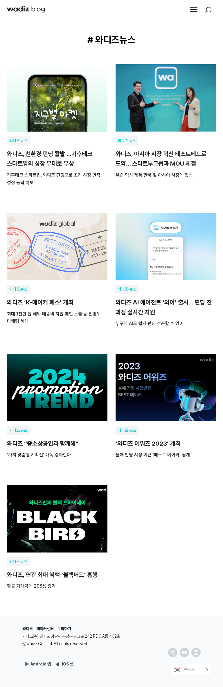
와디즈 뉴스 (18, 140)
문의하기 (64, 628)
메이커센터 (45, 628)
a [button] (194, 10)
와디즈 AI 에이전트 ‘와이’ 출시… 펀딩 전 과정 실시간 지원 (166, 270)
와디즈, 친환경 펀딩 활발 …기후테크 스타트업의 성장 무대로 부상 (57, 125)
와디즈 (27, 628)
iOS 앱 (67, 664)
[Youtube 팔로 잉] (184, 652)
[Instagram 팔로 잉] (196, 652)
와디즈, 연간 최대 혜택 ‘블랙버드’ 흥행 (57, 538)
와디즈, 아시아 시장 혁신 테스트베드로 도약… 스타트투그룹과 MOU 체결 (166, 125)
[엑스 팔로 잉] (172, 652)
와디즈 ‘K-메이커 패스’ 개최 (57, 270)
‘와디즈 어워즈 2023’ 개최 (166, 407)
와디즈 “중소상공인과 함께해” (57, 407)
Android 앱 (40, 664)
